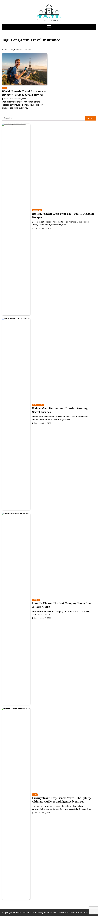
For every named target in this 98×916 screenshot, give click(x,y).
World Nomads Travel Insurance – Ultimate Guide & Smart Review (24, 93)
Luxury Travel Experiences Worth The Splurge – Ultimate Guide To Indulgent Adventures (63, 799)
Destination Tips (38, 405)
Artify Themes (88, 912)
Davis (6, 99)
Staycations (37, 210)
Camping (36, 600)
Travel (5, 88)
